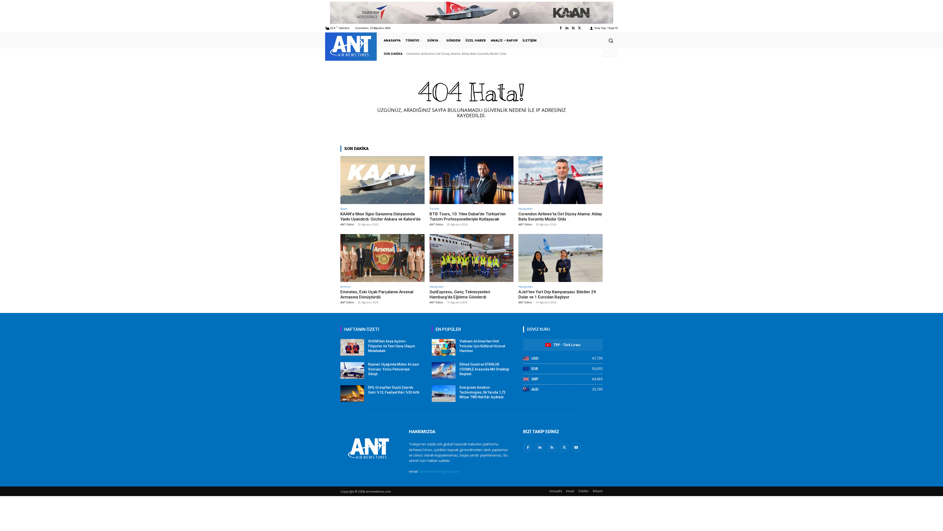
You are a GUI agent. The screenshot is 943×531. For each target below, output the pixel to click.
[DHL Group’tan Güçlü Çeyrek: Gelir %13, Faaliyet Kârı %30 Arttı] (352, 393)
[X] (564, 447)
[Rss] (573, 28)
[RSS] (552, 447)
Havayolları (525, 208)
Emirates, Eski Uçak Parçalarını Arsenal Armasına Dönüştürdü (450, 54)
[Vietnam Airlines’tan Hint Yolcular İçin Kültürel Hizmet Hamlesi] (444, 347)
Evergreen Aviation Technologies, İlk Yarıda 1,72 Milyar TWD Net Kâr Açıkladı (482, 392)
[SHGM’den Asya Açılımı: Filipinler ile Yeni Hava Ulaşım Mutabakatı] (352, 347)
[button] (611, 40)
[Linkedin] (567, 28)
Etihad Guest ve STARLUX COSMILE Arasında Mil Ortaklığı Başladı (484, 369)
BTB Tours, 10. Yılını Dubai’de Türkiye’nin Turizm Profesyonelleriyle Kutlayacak (468, 216)
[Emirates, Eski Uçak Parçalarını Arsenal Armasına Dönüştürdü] (382, 258)
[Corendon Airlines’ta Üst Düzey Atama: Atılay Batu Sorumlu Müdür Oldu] (560, 180)
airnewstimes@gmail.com (439, 471)
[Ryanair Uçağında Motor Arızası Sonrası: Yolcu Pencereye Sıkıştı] (352, 370)
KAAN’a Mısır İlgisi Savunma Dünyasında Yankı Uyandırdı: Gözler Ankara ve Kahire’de (380, 216)
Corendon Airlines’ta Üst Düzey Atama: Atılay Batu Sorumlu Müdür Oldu (560, 216)
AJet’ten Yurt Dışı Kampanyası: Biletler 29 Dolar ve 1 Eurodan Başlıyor (557, 294)
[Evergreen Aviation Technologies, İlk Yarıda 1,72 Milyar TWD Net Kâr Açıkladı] (444, 393)
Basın (343, 208)
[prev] (607, 54)
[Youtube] (576, 447)
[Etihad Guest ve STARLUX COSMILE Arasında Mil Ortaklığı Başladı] (444, 370)
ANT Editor (347, 224)
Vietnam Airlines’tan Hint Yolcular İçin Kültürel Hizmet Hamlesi (482, 346)
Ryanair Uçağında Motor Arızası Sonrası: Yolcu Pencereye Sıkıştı (393, 369)
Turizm (434, 208)
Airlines (345, 286)
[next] (614, 54)
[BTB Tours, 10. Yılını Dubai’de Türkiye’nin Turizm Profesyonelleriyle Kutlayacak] (472, 180)
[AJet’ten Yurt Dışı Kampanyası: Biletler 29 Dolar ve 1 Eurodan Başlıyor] (560, 258)
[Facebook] (561, 28)
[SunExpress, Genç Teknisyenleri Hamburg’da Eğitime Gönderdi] (472, 258)
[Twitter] (579, 28)
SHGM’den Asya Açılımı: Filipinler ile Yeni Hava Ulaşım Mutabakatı (391, 346)
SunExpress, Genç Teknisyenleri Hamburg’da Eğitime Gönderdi (460, 294)
